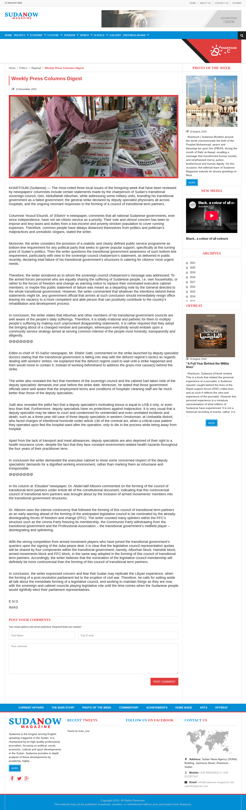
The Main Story (63, 707)
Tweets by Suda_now (78, 731)
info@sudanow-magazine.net (216, 782)
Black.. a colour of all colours (207, 238)
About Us (205, 3)
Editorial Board (134, 35)
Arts (203, 707)
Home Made (183, 707)
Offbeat (194, 306)
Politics (19, 35)
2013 (192, 301)
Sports (84, 35)
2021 (192, 262)
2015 (192, 291)
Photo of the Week (96, 707)
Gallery (115, 35)
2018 (192, 277)
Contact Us (221, 3)
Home (192, 3)
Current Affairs (31, 707)
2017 (192, 282)
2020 (192, 267)
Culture (53, 35)
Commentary (128, 707)
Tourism (69, 35)
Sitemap (236, 3)
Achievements (156, 707)
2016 (192, 286)
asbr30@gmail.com (196, 786)
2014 (192, 296)
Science (99, 35)
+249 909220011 (209, 772)
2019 (192, 272)
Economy (36, 35)
